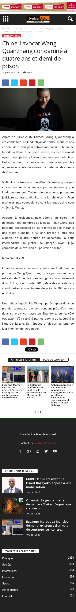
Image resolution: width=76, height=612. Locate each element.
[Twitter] (47, 451)
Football (7, 596)
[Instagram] (38, 451)
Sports (6, 583)
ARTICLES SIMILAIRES (24, 359)
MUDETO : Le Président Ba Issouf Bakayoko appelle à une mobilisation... (48, 483)
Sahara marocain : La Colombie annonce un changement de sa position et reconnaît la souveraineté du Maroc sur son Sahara (62, 395)
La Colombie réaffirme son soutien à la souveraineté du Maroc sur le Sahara (36, 391)
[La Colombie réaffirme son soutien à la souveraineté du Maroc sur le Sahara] (38, 374)
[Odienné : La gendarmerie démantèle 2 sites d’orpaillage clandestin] (12, 506)
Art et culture (10, 589)
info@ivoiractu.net (45, 443)
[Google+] (30, 451)
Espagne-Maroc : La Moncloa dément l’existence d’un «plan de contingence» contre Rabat (13, 391)
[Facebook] (21, 451)
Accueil (5, 28)
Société (6, 564)
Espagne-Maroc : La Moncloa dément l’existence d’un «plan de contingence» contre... (48, 525)
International (19, 28)
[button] (69, 19)
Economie (8, 577)
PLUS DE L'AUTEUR (54, 359)
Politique (7, 558)
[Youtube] (55, 451)
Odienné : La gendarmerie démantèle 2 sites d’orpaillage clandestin (48, 504)
